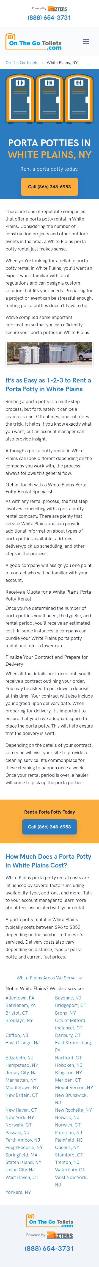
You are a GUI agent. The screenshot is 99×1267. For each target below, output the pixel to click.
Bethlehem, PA (21, 1005)
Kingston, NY (68, 1072)
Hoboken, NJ (68, 1065)
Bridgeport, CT (70, 1005)
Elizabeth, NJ (20, 1058)
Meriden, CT (68, 1080)
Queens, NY (67, 1147)
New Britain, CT (22, 1095)
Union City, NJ (20, 1169)
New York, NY (20, 1117)
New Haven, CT (21, 1110)
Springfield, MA (22, 1155)
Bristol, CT (17, 1013)
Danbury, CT (68, 1035)
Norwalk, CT (19, 1125)
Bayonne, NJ (68, 998)
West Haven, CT (22, 1177)
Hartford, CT (68, 1058)
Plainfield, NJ (69, 1140)
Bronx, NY (65, 1013)
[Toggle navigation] (86, 41)
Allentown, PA (20, 998)
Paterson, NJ (68, 1132)
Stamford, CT (69, 1155)
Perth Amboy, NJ (23, 1140)
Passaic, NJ (17, 1132)
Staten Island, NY (24, 1162)
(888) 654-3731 (49, 17)
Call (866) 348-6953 (49, 186)
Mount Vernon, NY (74, 1087)
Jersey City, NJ (21, 1072)
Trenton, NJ (67, 1162)
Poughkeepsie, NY (24, 1147)
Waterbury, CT (70, 1169)
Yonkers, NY (18, 1192)
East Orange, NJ (23, 1042)
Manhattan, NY (21, 1080)
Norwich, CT (68, 1125)
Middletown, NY (22, 1087)
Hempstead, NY (22, 1065)
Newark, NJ (67, 1117)
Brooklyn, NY (19, 1020)
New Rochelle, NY (73, 1110)
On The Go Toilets (22, 62)
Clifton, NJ (17, 1035)
